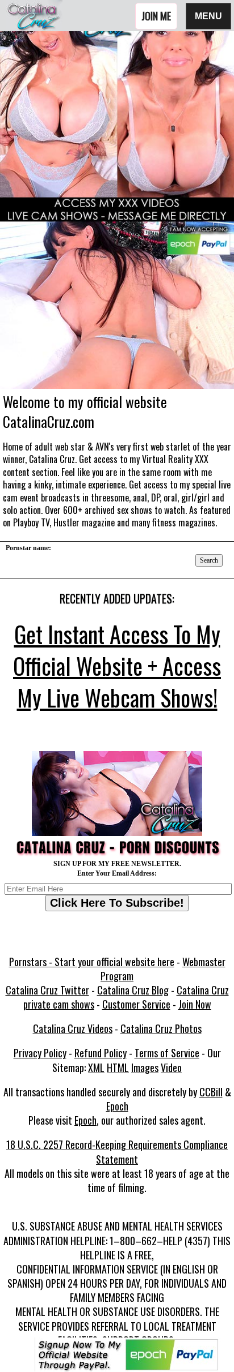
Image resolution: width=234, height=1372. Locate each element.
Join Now (194, 1004)
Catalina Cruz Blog (133, 990)
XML (96, 1067)
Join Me (156, 15)
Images (144, 1067)
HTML (118, 1067)
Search (209, 560)
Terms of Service (167, 1052)
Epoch (117, 1106)
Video (171, 1067)
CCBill (211, 1091)
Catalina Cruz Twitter (47, 990)
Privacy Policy (40, 1052)
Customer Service (136, 1004)
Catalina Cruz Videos (72, 1028)
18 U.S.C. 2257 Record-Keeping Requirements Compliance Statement (117, 1151)
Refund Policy (100, 1052)
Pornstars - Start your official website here (91, 961)
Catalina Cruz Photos (161, 1028)
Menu (208, 15)
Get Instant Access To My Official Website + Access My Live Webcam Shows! (117, 665)
